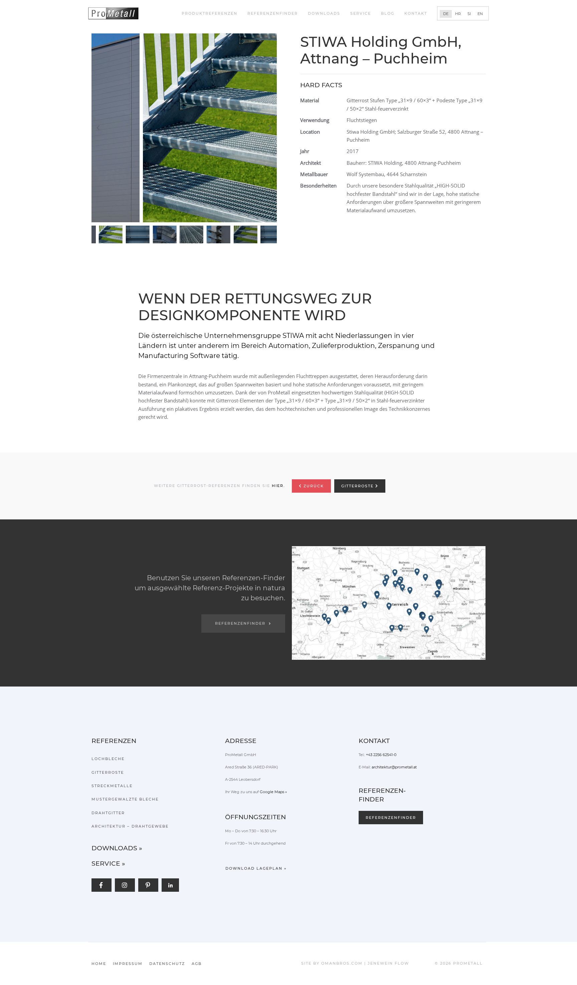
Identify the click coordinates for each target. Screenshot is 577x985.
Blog (387, 13)
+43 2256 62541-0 (381, 754)
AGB (197, 963)
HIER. (278, 485)
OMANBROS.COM (342, 963)
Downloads (324, 13)
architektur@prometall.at (394, 767)
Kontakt (415, 13)
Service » (108, 863)
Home (98, 963)
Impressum (128, 963)
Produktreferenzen (209, 13)
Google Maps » (273, 791)
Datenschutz (167, 963)
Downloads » (116, 848)
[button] (186, 128)
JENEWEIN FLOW (388, 963)
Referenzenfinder (272, 13)
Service (360, 13)
